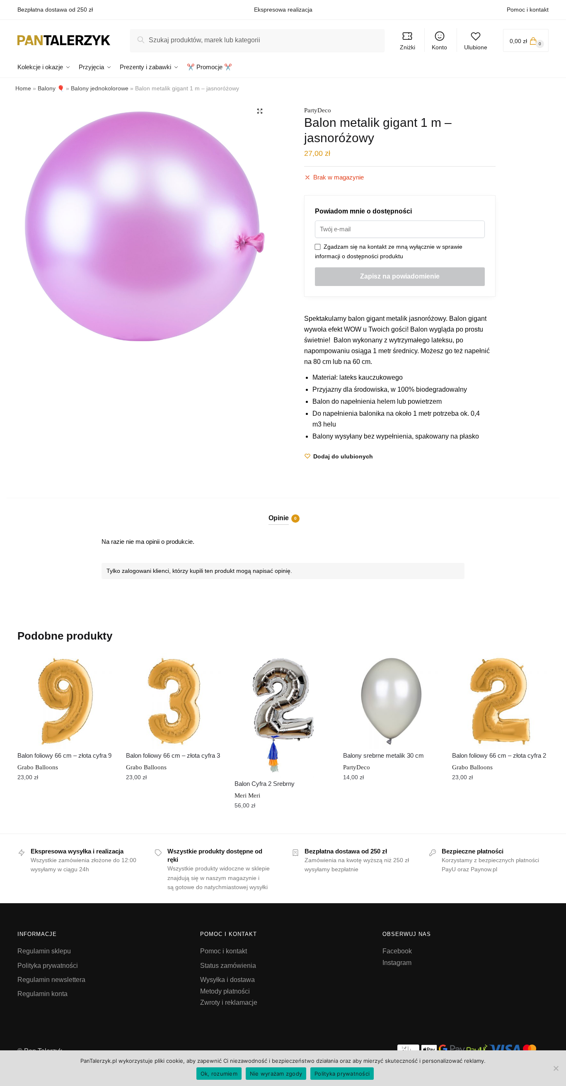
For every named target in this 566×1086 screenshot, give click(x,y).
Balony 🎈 (51, 88)
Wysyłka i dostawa (227, 979)
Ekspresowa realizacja (283, 9)
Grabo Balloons (37, 767)
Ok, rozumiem (219, 1073)
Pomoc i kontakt (528, 9)
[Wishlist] (101, 665)
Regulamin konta (42, 993)
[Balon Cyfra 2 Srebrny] (283, 715)
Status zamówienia (228, 965)
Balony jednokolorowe (99, 88)
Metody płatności (225, 991)
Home (23, 88)
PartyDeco (317, 110)
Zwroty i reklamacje (228, 1002)
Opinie (278, 517)
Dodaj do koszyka (65, 823)
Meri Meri (247, 795)
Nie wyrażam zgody (276, 1073)
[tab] (283, 511)
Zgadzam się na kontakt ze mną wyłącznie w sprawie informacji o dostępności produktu (388, 251)
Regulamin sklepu (44, 951)
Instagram (396, 962)
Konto (439, 47)
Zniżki (407, 47)
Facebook (397, 951)
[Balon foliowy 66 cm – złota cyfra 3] (174, 701)
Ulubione (475, 47)
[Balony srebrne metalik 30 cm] (391, 701)
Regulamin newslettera (51, 979)
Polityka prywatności (47, 965)
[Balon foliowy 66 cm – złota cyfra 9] (65, 701)
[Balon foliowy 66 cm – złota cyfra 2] (500, 701)
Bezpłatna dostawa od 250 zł (55, 9)
